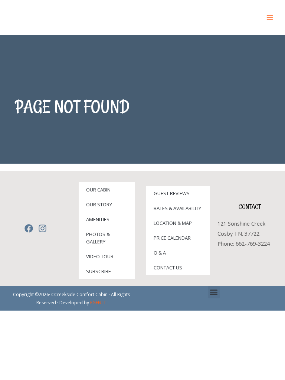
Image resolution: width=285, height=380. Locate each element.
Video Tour (100, 256)
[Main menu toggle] (270, 17)
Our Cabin (98, 189)
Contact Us (168, 267)
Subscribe (98, 271)
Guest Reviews (172, 193)
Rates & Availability (177, 208)
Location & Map (173, 223)
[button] (214, 292)
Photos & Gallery (98, 238)
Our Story (99, 204)
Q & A (160, 252)
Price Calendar (172, 238)
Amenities (97, 219)
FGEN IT (98, 302)
